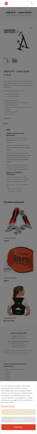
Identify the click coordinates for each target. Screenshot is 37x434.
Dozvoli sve (18, 427)
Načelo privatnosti (8, 406)
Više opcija (18, 412)
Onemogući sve (18, 419)
